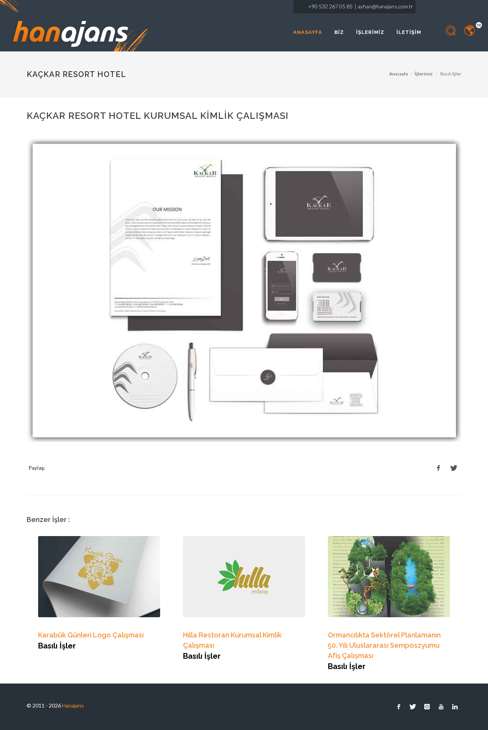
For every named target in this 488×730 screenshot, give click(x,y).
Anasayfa (398, 74)
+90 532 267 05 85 (330, 6)
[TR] (470, 30)
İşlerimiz (424, 74)
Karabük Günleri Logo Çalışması (91, 635)
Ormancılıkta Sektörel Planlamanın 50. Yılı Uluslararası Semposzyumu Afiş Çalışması (384, 645)
